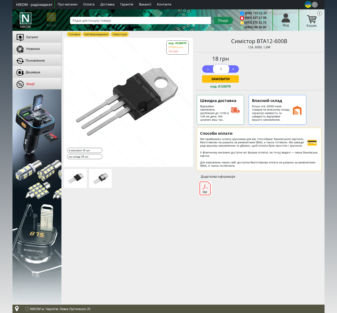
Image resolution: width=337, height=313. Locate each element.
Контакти (164, 4)
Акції (30, 84)
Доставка (107, 4)
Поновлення (35, 60)
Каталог (32, 37)
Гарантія (126, 4)
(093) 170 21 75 (255, 22)
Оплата (89, 4)
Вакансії (145, 4)
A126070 (224, 86)
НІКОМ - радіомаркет (34, 4)
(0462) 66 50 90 (255, 27)
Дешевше (33, 72)
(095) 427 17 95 (256, 18)
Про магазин (67, 4)
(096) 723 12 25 (256, 13)
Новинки (33, 49)
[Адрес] (16, 310)
